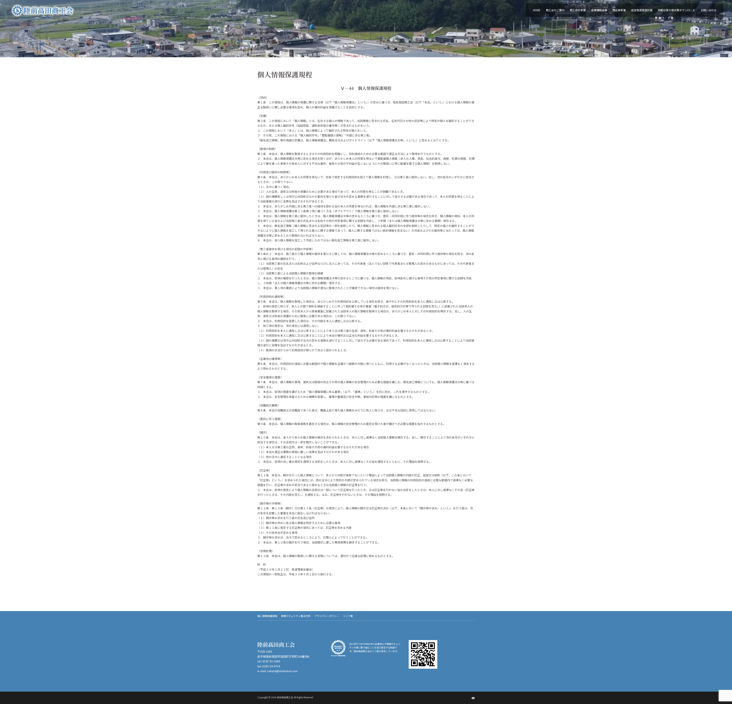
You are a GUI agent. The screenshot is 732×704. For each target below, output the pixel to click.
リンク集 (348, 616)
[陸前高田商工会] (42, 10)
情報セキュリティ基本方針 (296, 616)
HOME (536, 10)
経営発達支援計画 (642, 10)
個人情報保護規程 (267, 616)
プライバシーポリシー (326, 616)
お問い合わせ (709, 10)
